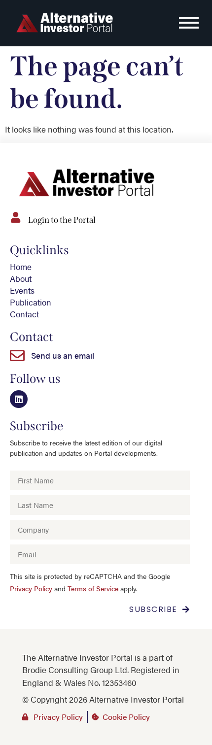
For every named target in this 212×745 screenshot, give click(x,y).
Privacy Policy (31, 588)
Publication (30, 302)
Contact (24, 314)
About (21, 278)
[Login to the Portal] (15, 217)
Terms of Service (93, 588)
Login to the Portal (62, 220)
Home (21, 266)
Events (22, 290)
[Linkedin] (19, 399)
